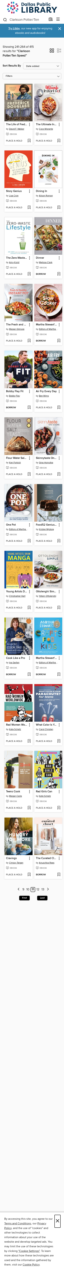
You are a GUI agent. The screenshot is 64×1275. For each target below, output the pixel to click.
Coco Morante (46, 129)
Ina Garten (14, 662)
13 (42, 889)
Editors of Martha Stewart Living (49, 329)
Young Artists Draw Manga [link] (17, 591)
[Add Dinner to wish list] (59, 274)
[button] (52, 51)
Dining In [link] (41, 191)
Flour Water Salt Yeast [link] (17, 458)
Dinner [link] (40, 258)
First (24, 897)
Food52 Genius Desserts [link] (46, 524)
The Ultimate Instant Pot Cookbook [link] (46, 124)
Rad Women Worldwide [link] (17, 725)
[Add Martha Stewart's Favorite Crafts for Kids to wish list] (59, 674)
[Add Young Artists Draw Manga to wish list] (29, 608)
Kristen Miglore (46, 529)
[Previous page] (19, 890)
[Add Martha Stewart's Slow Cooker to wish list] (59, 341)
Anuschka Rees (46, 862)
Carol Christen (46, 729)
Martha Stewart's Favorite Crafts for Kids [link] (46, 658)
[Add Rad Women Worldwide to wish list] (29, 741)
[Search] (5, 19)
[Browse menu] (58, 19)
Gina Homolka (46, 462)
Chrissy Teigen (16, 862)
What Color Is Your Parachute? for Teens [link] (46, 725)
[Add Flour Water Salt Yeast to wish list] (29, 474)
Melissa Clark (45, 262)
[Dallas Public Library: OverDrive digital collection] (32, 7)
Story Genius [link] (14, 191)
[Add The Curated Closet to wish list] (59, 874)
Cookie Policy (31, 1264)
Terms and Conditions (17, 1223)
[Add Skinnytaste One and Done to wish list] (59, 474)
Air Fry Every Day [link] (46, 391)
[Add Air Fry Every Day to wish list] (59, 407)
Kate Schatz (15, 729)
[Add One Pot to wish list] (29, 541)
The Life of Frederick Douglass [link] (17, 124)
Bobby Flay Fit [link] (14, 391)
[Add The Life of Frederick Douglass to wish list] (29, 141)
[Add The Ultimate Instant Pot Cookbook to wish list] (59, 141)
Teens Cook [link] (13, 791)
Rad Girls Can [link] (44, 791)
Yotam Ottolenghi (47, 596)
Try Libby (14, 28)
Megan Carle (15, 796)
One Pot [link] (11, 524)
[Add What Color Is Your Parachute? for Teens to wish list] (59, 741)
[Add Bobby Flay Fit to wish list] (29, 407)
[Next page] (48, 890)
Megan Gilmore (16, 329)
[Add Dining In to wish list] (59, 207)
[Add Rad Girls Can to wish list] (59, 808)
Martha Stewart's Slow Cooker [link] (46, 324)
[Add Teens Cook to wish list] (29, 808)
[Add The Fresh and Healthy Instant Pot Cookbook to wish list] (29, 341)
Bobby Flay (14, 395)
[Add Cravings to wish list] (29, 874)
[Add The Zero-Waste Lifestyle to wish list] (29, 274)
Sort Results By (12, 65)
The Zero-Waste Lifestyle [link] (17, 258)
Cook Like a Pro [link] (15, 658)
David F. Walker (16, 129)
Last (42, 897)
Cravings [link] (11, 858)
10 (27, 889)
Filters (9, 76)
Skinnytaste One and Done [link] (46, 458)
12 (37, 889)
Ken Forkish (15, 462)
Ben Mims (44, 395)
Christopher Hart (17, 596)
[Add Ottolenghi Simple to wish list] (59, 608)
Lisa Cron (13, 195)
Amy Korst (14, 262)
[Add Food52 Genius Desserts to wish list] (59, 541)
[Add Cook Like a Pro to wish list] (29, 674)
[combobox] (24, 19)
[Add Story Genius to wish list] (29, 207)
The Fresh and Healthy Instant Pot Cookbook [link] (17, 324)
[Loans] (50, 20)
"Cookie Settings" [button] (29, 1251)
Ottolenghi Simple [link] (46, 591)
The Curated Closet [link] (46, 858)
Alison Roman (46, 195)
